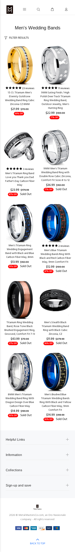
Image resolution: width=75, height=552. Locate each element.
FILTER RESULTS (19, 37)
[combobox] (31, 9)
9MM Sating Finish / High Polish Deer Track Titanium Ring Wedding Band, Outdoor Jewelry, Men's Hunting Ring (55, 100)
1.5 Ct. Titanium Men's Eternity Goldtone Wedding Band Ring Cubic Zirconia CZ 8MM (19, 98)
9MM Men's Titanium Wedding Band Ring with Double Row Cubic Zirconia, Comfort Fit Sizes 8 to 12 (55, 174)
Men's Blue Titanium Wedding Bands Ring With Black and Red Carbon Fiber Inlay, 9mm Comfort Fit (55, 256)
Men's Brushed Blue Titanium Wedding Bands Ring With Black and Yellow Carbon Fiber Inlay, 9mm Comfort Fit (55, 402)
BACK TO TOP (37, 543)
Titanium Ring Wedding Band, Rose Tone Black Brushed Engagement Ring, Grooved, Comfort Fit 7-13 (19, 328)
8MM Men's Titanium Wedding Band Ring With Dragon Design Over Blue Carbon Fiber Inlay (19, 400)
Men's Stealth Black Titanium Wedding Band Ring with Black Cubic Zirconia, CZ (55, 328)
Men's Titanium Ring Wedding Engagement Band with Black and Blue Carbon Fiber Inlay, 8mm (19, 251)
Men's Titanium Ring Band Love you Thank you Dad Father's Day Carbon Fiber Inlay (19, 179)
